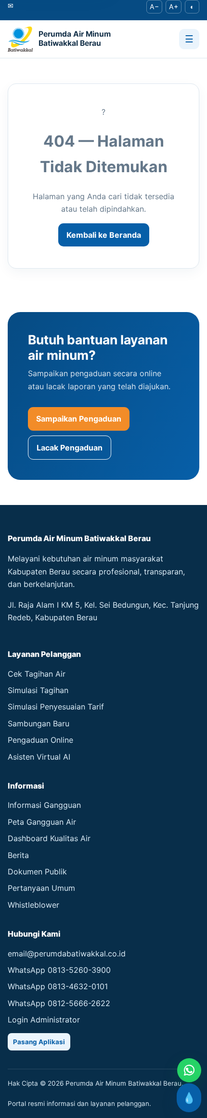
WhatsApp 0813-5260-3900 (59, 970)
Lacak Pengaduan (70, 447)
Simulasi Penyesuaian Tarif (56, 706)
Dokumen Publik (37, 871)
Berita (18, 855)
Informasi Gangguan (44, 805)
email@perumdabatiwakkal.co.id (67, 953)
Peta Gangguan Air (42, 822)
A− (154, 6)
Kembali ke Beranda (103, 235)
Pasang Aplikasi (39, 1042)
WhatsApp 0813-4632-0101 (58, 986)
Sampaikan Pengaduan (78, 418)
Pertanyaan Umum (41, 888)
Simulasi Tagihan (38, 690)
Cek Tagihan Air (36, 674)
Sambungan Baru (38, 723)
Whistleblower (33, 905)
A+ (173, 6)
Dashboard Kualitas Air (49, 838)
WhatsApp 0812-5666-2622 (59, 1003)
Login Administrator (44, 1019)
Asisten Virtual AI (39, 757)
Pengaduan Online (40, 740)
